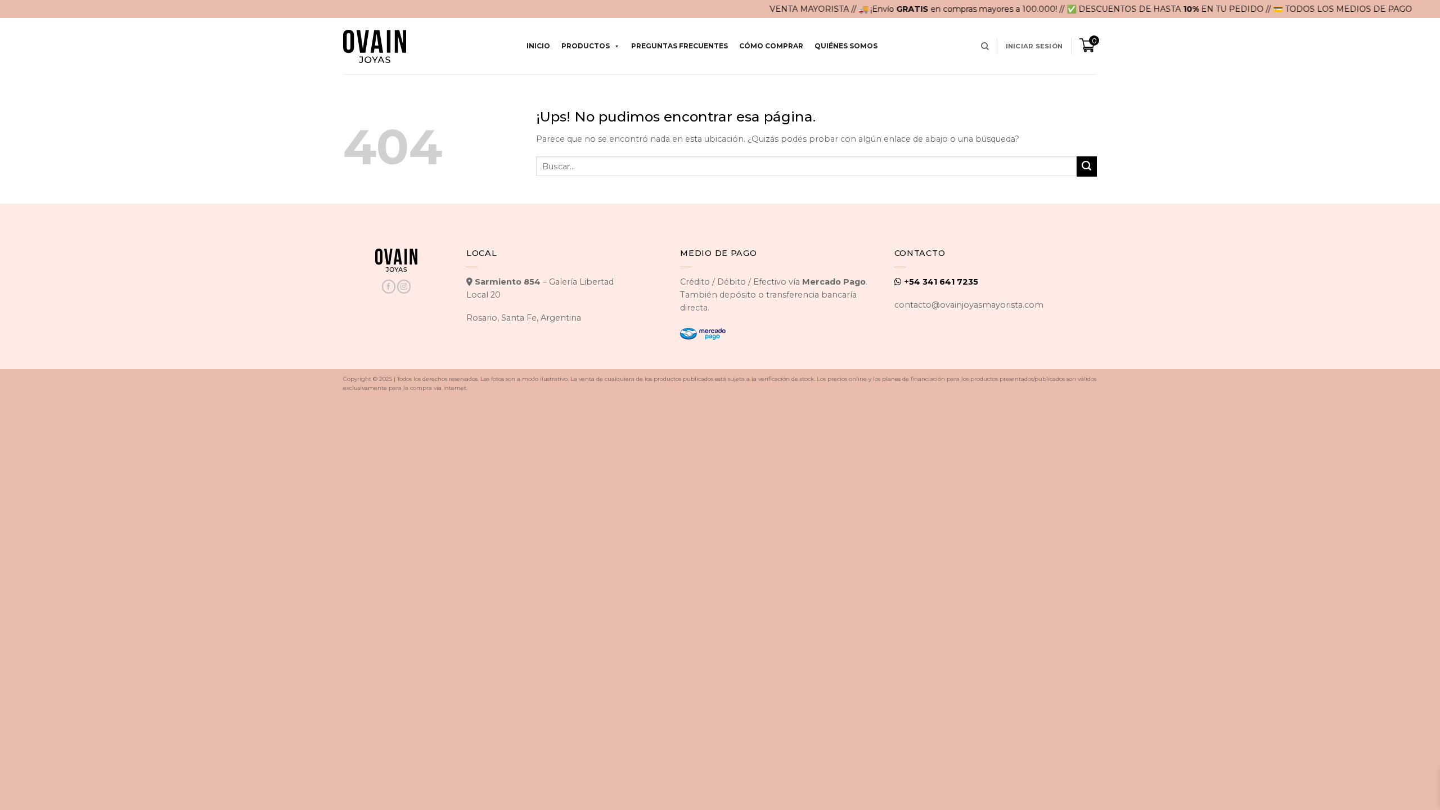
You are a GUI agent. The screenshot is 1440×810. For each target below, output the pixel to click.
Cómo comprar (771, 46)
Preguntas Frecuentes (679, 46)
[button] (1034, 46)
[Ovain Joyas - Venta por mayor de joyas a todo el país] (374, 46)
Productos (585, 46)
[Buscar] (985, 46)
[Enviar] (1087, 166)
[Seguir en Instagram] (404, 287)
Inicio (538, 46)
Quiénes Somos (846, 46)
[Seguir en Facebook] (388, 287)
